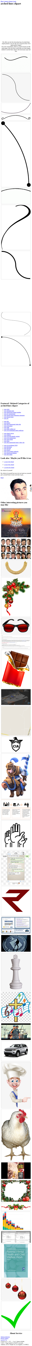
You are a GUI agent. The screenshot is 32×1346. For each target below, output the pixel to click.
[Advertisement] (16, 23)
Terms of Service (5, 1337)
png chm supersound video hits (12, 424)
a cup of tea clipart (9, 464)
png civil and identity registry (12, 436)
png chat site (7, 448)
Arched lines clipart (6, 70)
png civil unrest (8, 426)
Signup (11, 1)
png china (6, 441)
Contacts (6, 1)
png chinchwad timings (10, 453)
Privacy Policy (5, 1338)
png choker (7, 423)
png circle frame (8, 439)
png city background (9, 414)
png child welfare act (9, 429)
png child (6, 427)
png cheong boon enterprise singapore (14, 415)
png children (7, 435)
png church (7, 450)
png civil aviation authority (11, 451)
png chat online (8, 454)
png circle (6, 409)
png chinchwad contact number (12, 412)
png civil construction (10, 438)
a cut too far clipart (9, 467)
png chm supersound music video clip (14, 442)
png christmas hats (9, 411)
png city (6, 418)
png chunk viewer (9, 433)
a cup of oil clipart (9, 461)
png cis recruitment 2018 (10, 445)
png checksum (8, 447)
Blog (2, 1)
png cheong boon (8, 417)
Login (14, 1)
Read (2, 477)
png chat (6, 421)
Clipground (8, 1341)
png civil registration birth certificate (13, 430)
